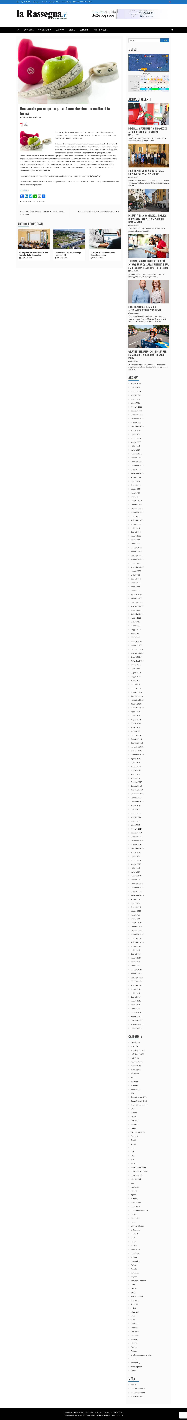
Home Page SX (136, 1175)
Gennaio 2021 (136, 645)
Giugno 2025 (136, 438)
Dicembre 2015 (137, 884)
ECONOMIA (29, 30)
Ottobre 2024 (136, 469)
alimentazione (27, 201)
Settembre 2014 (137, 942)
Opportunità (135, 1253)
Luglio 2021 (135, 622)
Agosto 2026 (136, 383)
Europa (133, 1140)
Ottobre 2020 (136, 657)
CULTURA (60, 30)
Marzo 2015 (135, 919)
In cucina (134, 1198)
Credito (133, 1128)
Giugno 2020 (136, 673)
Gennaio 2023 (136, 551)
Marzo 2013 (135, 1009)
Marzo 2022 (135, 590)
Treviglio (134, 1347)
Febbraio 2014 (136, 969)
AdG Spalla (135, 1058)
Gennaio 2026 (136, 411)
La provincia (135, 1218)
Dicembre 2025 (137, 415)
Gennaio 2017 (136, 833)
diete (34, 201)
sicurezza (134, 1300)
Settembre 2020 (137, 661)
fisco (132, 1159)
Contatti (44, 2)
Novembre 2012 (137, 1024)
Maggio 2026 (136, 395)
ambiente (134, 1081)
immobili (134, 1191)
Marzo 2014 (135, 966)
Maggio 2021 (136, 630)
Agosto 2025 (136, 430)
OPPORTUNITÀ (44, 30)
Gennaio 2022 (136, 598)
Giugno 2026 (136, 391)
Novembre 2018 (137, 747)
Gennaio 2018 (136, 786)
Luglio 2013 (135, 993)
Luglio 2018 (135, 762)
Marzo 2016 (135, 872)
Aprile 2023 (135, 540)
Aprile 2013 (135, 1005)
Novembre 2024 (137, 465)
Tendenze (135, 1324)
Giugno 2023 (136, 532)
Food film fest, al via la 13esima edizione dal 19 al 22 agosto (146, 172)
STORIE (72, 30)
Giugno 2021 (136, 626)
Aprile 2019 (135, 727)
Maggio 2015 (136, 911)
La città (133, 1214)
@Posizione (135, 1042)
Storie (133, 1320)
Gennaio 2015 (136, 927)
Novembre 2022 (137, 559)
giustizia (134, 1163)
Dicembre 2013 (137, 977)
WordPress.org (136, 1396)
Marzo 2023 (135, 544)
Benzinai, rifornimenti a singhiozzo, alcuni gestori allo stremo (148, 130)
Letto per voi (135, 1230)
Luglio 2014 (135, 950)
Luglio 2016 (135, 856)
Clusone (134, 1113)
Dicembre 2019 (137, 696)
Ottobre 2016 (136, 844)
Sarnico (133, 1288)
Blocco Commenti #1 (139, 1097)
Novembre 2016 (137, 841)
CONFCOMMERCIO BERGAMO (82, 2)
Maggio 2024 (136, 489)
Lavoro (133, 1222)
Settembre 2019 (137, 708)
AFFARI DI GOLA (100, 30)
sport (43, 201)
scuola (133, 1292)
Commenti (135, 1120)
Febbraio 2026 (136, 407)
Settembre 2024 (137, 473)
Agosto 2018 (136, 758)
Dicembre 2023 (137, 508)
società (133, 1308)
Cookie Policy (66, 2)
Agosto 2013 (136, 989)
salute (39, 201)
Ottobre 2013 (136, 981)
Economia (134, 1136)
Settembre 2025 (137, 426)
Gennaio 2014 (136, 973)
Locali (133, 1238)
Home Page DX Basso (139, 1171)
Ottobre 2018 (136, 751)
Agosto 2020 (136, 665)
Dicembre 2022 (137, 555)
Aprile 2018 (135, 774)
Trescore (134, 1343)
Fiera (132, 1156)
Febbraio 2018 (136, 782)
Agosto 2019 (136, 712)
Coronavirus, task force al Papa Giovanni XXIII (68, 253)
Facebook (170, 2)
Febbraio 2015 (136, 923)
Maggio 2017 (136, 817)
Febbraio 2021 (136, 641)
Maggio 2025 (136, 442)
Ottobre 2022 (136, 563)
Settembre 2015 (137, 895)
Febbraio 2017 (136, 829)
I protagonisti (136, 1179)
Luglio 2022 (135, 575)
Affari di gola (135, 1070)
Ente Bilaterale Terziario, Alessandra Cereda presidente (144, 308)
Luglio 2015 (135, 903)
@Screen (134, 1046)
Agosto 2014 (136, 946)
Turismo (134, 1351)
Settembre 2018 (137, 755)
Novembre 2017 (137, 794)
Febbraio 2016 (136, 876)
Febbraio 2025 (136, 454)
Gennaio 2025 (136, 458)
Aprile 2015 (135, 915)
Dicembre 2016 (137, 837)
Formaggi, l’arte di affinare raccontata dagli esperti (97, 211)
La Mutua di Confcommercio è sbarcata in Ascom (103, 253)
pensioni (134, 1257)
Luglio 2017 (135, 809)
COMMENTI (84, 30)
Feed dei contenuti (138, 1389)
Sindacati (134, 1304)
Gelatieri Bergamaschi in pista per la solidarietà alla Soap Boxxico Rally (147, 355)
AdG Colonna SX (137, 1054)
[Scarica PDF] (21, 126)
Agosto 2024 (136, 477)
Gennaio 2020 (136, 692)
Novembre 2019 (137, 700)
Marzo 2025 (135, 450)
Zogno (133, 1370)
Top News (135, 1331)
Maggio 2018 (136, 770)
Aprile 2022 (135, 587)
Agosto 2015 (136, 899)
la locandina (24, 190)
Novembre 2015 (137, 887)
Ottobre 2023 (136, 516)
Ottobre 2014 (136, 938)
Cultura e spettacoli (138, 1132)
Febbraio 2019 (136, 735)
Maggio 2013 (136, 1001)
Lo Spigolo (135, 1234)
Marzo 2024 (135, 497)
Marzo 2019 (135, 731)
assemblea (135, 1085)
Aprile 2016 (135, 868)
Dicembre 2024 (137, 462)
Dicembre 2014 (137, 930)
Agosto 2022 (136, 571)
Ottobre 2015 (136, 891)
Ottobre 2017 (136, 798)
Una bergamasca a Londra (141, 1355)
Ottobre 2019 (136, 704)
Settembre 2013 (137, 985)
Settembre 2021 (137, 614)
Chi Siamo (36, 2)
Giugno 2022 (136, 579)
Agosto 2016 (136, 852)
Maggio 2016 (136, 864)
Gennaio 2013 (136, 1016)
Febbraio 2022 (136, 594)
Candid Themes (116, 1415)
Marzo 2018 (135, 778)
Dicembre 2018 (137, 743)
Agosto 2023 (136, 524)
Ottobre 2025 (136, 422)
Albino (133, 1077)
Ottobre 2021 (136, 610)
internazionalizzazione (139, 1210)
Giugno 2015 (136, 907)
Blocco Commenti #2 (139, 1101)
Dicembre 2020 (137, 649)
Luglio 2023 (135, 528)
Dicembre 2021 (137, 602)
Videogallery (135, 1363)
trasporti (134, 1339)
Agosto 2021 (136, 618)
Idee (132, 1183)
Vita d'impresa (136, 1367)
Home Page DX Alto (138, 1167)
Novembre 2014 (137, 934)
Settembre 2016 (137, 848)
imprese (134, 1195)
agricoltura (135, 1073)
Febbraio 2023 (136, 547)
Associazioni (135, 1089)
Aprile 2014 (135, 962)
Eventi (133, 1144)
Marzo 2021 (135, 637)
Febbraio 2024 (136, 501)
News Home (135, 1249)
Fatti (132, 1152)
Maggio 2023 (136, 536)
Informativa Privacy (54, 2)
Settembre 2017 (137, 801)
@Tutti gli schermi (137, 1050)
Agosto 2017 (136, 805)
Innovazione (135, 1206)
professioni (135, 1273)
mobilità (134, 1245)
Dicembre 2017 (137, 790)
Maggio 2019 (136, 723)
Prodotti (134, 1269)
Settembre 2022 (137, 567)
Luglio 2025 (135, 434)
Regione (134, 1277)
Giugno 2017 (136, 813)
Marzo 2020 (135, 684)
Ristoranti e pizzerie (138, 1281)
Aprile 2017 (135, 821)
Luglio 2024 (135, 481)
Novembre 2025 (137, 419)
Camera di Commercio (139, 1105)
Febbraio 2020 (136, 688)
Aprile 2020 (135, 680)
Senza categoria (137, 1296)
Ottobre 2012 (136, 1028)
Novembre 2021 (137, 606)
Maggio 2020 (136, 676)
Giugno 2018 (136, 766)
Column (133, 1116)
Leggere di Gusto (137, 1226)
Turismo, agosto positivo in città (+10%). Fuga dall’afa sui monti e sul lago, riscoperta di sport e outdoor (148, 264)
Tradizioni (134, 1335)
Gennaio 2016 (136, 880)
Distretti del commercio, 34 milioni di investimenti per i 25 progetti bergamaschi (147, 219)
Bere (132, 1093)
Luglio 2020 (135, 669)
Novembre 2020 (137, 653)
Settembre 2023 (137, 520)
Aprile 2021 (135, 633)
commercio (135, 1124)
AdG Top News (137, 1062)
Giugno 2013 (136, 997)
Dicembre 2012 (137, 1020)
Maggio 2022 (136, 583)
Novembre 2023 (137, 512)
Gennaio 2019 (136, 739)
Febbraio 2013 (136, 1012)
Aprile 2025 (135, 446)
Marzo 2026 (135, 403)
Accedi (133, 1385)
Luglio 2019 (135, 716)
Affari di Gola (136, 1066)
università (134, 1359)
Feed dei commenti (138, 1392)
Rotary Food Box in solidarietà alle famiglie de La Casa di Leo (33, 253)
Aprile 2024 (135, 493)
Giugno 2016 (136, 860)
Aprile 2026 (135, 399)
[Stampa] (26, 126)
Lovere (133, 1241)
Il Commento (135, 1187)
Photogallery (135, 1261)
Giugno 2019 (136, 719)
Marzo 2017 (135, 825)
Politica (133, 1265)
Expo (133, 1148)
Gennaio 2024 (136, 505)
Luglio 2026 (135, 387)
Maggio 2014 (136, 958)
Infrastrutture (136, 1202)
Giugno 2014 (136, 954)
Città (132, 1109)
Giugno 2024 (136, 485)
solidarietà (135, 1312)
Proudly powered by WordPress (76, 1415)
